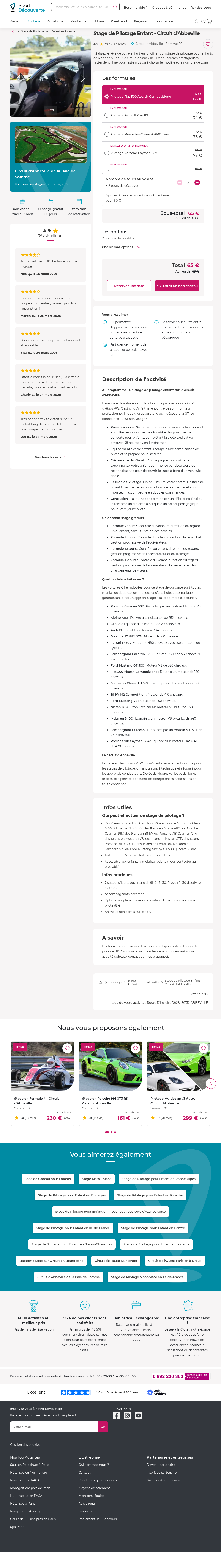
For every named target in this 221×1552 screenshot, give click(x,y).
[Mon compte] (197, 21)
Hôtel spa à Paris (22, 1503)
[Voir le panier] (210, 21)
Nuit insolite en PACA (26, 1496)
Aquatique (55, 21)
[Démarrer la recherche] (115, 7)
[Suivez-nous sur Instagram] (127, 1415)
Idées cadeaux (165, 21)
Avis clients (87, 1503)
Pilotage (33, 21)
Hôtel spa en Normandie (28, 1472)
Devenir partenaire (161, 1465)
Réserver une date (129, 286)
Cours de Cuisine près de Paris (33, 1519)
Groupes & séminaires (169, 7)
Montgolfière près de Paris (30, 1488)
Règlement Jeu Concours (98, 1519)
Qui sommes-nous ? (94, 1465)
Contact (85, 1472)
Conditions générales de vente (101, 1480)
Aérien (15, 21)
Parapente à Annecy (25, 1511)
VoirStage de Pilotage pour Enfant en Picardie (45, 31)
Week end (119, 21)
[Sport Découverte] (27, 7)
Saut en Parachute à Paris (29, 1465)
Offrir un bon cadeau (180, 286)
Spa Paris (17, 1527)
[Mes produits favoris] (203, 21)
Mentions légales (91, 1496)
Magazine (86, 1511)
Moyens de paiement (94, 1488)
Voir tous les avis (48, 457)
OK (103, 1427)
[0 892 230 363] (179, 1376)
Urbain (98, 21)
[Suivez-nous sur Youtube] (138, 1415)
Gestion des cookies (25, 1445)
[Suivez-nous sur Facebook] (116, 1415)
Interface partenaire (162, 1472)
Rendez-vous (200, 7)
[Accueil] (100, 982)
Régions (140, 21)
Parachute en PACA (24, 1480)
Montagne (78, 21)
